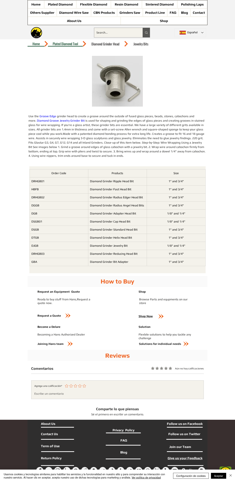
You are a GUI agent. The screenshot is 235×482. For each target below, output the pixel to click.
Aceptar (218, 476)
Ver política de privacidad (146, 477)
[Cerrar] (230, 475)
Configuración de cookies (191, 476)
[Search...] (146, 32)
